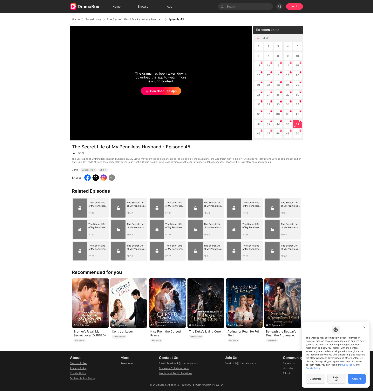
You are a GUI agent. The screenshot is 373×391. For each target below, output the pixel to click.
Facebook (289, 363)
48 (278, 133)
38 (278, 114)
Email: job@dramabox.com (241, 363)
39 (287, 114)
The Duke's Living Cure (205, 331)
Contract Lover (122, 331)
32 (268, 104)
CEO (102, 170)
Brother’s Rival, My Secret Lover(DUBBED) (89, 333)
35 (297, 104)
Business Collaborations (174, 368)
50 (297, 133)
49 (287, 133)
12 (268, 65)
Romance (79, 340)
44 (287, 123)
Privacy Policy (78, 368)
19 (287, 75)
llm (122, 368)
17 (268, 75)
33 (278, 104)
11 (258, 65)
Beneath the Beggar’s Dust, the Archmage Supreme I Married (281, 333)
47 (268, 133)
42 (268, 123)
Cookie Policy (78, 373)
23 (278, 84)
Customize (315, 378)
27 (268, 94)
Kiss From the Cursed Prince (165, 333)
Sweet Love (93, 19)
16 (258, 75)
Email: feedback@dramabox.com (179, 363)
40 (297, 114)
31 (258, 104)
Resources (126, 363)
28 (278, 94)
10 (297, 55)
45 (297, 123)
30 (297, 94)
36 (259, 114)
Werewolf (272, 340)
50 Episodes (82, 325)
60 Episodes (121, 325)
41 (258, 123)
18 (278, 75)
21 (258, 84)
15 (297, 65)
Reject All (336, 378)
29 (287, 94)
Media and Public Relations (175, 373)
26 (258, 94)
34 (287, 104)
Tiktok (286, 373)
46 (259, 133)
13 (278, 65)
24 (287, 84)
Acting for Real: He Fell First (243, 333)
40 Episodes (198, 325)
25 (297, 84)
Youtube (288, 368)
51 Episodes (159, 325)
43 (278, 123)
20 (297, 75)
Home (76, 19)
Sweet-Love (119, 336)
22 (268, 84)
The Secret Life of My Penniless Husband (134, 19)
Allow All (356, 378)
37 (268, 114)
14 (287, 65)
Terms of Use (78, 363)
